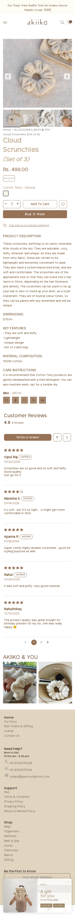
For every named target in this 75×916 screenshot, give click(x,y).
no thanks (59, 905)
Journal (8, 731)
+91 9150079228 (20, 763)
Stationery (11, 850)
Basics (8, 855)
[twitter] (33, 400)
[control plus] (17, 204)
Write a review (27, 437)
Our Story (10, 722)
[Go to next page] (49, 642)
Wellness (10, 836)
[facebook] (15, 400)
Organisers (11, 831)
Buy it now (35, 214)
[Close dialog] (68, 882)
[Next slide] (67, 76)
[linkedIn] (42, 400)
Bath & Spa (11, 841)
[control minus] (5, 204)
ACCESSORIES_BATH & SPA (32, 130)
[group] (11, 118)
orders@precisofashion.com (29, 777)
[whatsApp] (6, 400)
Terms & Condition (17, 797)
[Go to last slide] (8, 76)
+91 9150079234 (20, 770)
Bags (7, 826)
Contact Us (11, 736)
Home (7, 130)
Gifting (8, 860)
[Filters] (57, 437)
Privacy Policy (13, 802)
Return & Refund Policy (19, 811)
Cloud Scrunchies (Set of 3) (21, 134)
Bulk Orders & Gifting (18, 726)
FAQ (6, 792)
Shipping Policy (14, 806)
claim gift (46, 905)
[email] (24, 400)
